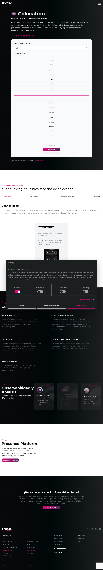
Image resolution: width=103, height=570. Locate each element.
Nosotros (81, 538)
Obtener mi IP (58, 544)
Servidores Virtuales (33, 541)
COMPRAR (51, 149)
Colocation (6, 544)
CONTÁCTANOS (51, 507)
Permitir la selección (51, 305)
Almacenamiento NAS (10, 547)
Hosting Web (31, 547)
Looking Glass (58, 538)
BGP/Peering (7, 556)
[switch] (40, 291)
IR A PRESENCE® (60, 549)
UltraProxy (30, 544)
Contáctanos (38, 161)
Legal (79, 541)
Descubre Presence (10, 460)
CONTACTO (58, 552)
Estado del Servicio (59, 541)
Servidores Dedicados (9, 541)
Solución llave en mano (66, 197)
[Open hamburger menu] (99, 4)
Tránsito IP (6, 553)
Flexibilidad (97, 197)
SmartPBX (30, 553)
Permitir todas (81, 305)
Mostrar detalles (85, 299)
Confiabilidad (6, 197)
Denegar (22, 305)
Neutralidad (34, 197)
